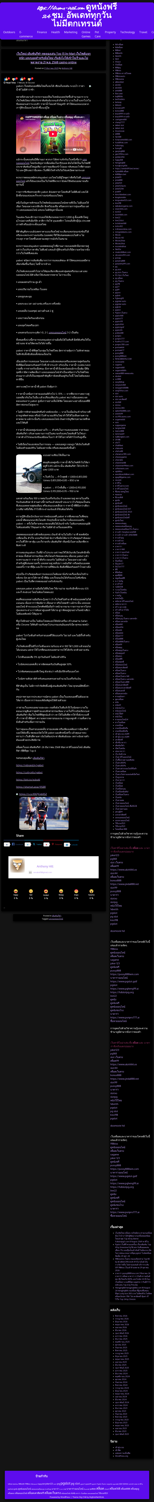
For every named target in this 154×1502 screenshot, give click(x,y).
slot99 (113, 887)
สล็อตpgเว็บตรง (121, 650)
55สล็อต (118, 64)
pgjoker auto (120, 301)
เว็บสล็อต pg (120, 788)
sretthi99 (119, 413)
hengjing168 (120, 163)
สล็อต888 (119, 638)
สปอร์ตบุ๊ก (119, 598)
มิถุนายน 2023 (121, 1422)
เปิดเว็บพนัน (120, 748)
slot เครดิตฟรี (121, 399)
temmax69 (119, 434)
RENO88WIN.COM (123, 359)
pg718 (117, 284)
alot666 (118, 88)
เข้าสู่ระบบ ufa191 (122, 734)
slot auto (119, 396)
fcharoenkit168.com (123, 139)
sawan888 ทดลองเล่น (124, 373)
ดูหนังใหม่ (119, 520)
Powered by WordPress (60, 1497)
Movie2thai (120, 243)
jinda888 (118, 180)
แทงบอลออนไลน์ (57, 332)
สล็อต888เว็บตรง (122, 641)
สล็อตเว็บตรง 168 (122, 676)
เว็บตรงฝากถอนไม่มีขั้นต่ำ (126, 768)
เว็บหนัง (118, 797)
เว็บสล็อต (119, 783)
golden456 (120, 157)
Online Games (86, 34)
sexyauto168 (120, 385)
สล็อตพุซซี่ (119, 662)
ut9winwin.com (122, 468)
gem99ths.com (121, 154)
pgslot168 (119, 315)
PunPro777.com (122, 341)
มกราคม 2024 (121, 1405)
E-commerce (26, 34)
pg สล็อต (119, 278)
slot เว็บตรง (116, 862)
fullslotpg (119, 145)
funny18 (118, 148)
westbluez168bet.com (124, 474)
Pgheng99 (119, 298)
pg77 (117, 287)
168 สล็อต (119, 44)
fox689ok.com (121, 142)
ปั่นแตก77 (119, 563)
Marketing (70, 32)
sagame (118, 364)
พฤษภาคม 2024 (122, 1394)
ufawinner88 (120, 463)
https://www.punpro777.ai (124, 1017)
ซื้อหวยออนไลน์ (118, 1021)
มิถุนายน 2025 (121, 1356)
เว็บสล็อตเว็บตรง (122, 794)
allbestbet (119, 82)
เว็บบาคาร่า (120, 780)
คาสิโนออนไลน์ (121, 488)
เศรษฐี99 (119, 812)
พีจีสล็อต (118, 572)
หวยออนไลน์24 (121, 719)
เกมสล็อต (119, 725)
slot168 (118, 402)
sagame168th (120, 370)
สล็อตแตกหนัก (121, 693)
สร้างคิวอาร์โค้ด (122, 610)
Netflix (118, 249)
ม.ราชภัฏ (119, 581)
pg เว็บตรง (119, 281)
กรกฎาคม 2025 (122, 1353)
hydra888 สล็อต (121, 171)
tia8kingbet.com (122, 437)
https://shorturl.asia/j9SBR (31, 786)
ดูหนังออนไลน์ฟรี (122, 517)
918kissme (119, 79)
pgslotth (118, 330)
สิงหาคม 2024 (121, 1385)
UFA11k (118, 439)
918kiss (118, 70)
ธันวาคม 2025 (121, 1339)
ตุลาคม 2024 (120, 1379)
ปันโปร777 (119, 566)
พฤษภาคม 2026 (122, 1324)
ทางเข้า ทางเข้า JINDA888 (126, 535)
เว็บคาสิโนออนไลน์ (123, 757)
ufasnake (119, 460)
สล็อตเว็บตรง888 (122, 682)
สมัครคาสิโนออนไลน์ (124, 601)
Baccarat (119, 93)
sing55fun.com (121, 390)
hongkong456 (121, 165)
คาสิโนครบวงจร (122, 486)
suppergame (120, 425)
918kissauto (120, 76)
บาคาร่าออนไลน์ (122, 552)
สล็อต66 (118, 630)
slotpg (113, 902)
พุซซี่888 (118, 575)
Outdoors (9, 32)
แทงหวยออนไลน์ (122, 820)
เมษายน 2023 (121, 1428)
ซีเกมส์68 (119, 497)
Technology (127, 32)
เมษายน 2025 (121, 1362)
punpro (118, 336)
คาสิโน (118, 483)
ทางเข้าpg (119, 538)
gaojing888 (120, 151)
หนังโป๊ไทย (116, 905)
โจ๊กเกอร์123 (120, 823)
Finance (42, 32)
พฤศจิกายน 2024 (122, 1376)
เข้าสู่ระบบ (119, 1447)
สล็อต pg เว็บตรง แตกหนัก (126, 618)
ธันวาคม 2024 (121, 1373)
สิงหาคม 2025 (121, 1350)
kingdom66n (120, 197)
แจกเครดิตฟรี (120, 814)
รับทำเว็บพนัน (121, 592)
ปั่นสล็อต (118, 561)
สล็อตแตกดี (120, 690)
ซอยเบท (118, 494)
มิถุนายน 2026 (121, 1321)
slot (117, 393)
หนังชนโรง (120, 708)
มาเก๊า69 (119, 584)
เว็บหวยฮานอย (121, 809)
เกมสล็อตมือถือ (121, 728)
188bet (118, 50)
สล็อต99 (118, 644)
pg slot (118, 269)
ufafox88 (119, 451)
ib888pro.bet (120, 174)
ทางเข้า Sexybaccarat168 (125, 532)
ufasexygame (121, 457)
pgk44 (118, 307)
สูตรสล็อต (119, 699)
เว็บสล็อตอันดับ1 (121, 791)
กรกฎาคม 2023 (121, 1419)
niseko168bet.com (123, 252)
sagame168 (120, 367)
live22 (117, 217)
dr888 (117, 134)
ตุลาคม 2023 (120, 1411)
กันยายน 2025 (121, 1347)
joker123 (118, 183)
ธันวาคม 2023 (121, 1408)
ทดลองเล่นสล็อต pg (123, 526)
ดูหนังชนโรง (117, 1010)
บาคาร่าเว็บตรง (121, 555)
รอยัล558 (119, 587)
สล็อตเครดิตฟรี (121, 667)
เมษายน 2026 (121, 1327)
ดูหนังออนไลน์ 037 (123, 509)
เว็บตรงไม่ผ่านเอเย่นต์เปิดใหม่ (127, 774)
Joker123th (119, 188)
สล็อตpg (118, 647)
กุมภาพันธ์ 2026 (122, 1333)
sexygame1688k (122, 388)
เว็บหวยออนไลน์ (122, 803)
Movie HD (119, 238)
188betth (118, 53)
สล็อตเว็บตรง (120, 670)
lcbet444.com (121, 209)
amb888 (118, 90)
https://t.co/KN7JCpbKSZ (33, 794)
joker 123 (115, 963)
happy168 (119, 160)
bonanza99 (120, 108)
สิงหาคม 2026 (121, 1316)
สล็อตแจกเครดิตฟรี (123, 688)
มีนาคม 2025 (120, 1365)
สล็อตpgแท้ (120, 653)
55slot (118, 62)
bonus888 (119, 111)
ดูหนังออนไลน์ (121, 506)
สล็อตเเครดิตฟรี (121, 685)
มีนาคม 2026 (120, 1330)
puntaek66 (119, 347)
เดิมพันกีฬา (39, 757)
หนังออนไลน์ (120, 711)
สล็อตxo (118, 656)
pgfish (117, 295)
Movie (118, 235)
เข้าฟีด (118, 1450)
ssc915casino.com (123, 416)
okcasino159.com (122, 255)
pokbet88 (119, 333)
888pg (118, 67)
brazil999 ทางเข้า (122, 113)
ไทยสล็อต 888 (121, 829)
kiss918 (118, 203)
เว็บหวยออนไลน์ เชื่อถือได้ (126, 806)
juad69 (118, 191)
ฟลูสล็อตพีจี (120, 578)
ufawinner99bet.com (124, 465)
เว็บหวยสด (119, 800)
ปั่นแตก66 (86, 1489)
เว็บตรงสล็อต (120, 771)
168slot (10, 1484)
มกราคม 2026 (121, 1336)
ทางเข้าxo (119, 540)
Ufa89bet (119, 445)
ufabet (136, 1484)
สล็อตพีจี (118, 659)
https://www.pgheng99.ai (124, 988)
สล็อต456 (119, 627)
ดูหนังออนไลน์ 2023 (123, 512)
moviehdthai (120, 246)
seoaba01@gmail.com (42, 872)
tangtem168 (120, 428)
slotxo (118, 405)
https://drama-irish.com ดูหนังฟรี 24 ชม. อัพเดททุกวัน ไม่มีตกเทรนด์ (77, 16)
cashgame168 (121, 119)
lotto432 (119, 226)
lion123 (118, 212)
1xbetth (118, 56)
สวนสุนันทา (120, 696)
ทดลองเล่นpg (120, 523)
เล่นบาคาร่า (120, 751)
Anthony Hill (67, 68)
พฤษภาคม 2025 (122, 1359)
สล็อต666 (119, 633)
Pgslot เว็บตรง (121, 313)
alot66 (118, 85)
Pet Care (98, 34)
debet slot (119, 125)
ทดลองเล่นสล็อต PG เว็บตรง (126, 529)
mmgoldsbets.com (123, 232)
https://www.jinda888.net (124, 884)
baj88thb (119, 96)
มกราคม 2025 (121, 1370)
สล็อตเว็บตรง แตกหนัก (124, 679)
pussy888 (119, 353)
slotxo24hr (120, 408)
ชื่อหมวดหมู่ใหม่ (122, 491)
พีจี (116, 569)
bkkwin (118, 105)
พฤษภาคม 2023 (122, 1425)
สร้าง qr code (120, 607)
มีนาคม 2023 (120, 1431)
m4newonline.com (123, 229)
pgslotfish (119, 324)
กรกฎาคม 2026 (122, 1319)
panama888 (120, 261)
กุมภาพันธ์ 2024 (122, 1402)
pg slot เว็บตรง (121, 272)
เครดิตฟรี (119, 739)
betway (118, 102)
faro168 (118, 137)
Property (110, 32)
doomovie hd (117, 930)
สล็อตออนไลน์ (121, 664)
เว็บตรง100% (120, 763)
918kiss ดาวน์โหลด (123, 73)
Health (55, 32)
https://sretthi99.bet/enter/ (127, 168)
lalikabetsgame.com (123, 206)
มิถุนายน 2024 (121, 1391)
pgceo (118, 292)
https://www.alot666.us (123, 869)
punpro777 (120, 338)
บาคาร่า (118, 546)
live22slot (119, 220)
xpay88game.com (122, 477)
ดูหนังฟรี (118, 503)
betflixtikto (120, 99)
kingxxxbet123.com (123, 200)
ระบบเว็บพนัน (121, 589)
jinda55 (118, 177)
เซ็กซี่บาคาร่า (120, 742)
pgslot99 (119, 321)
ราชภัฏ (118, 595)
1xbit (117, 59)
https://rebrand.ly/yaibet (30, 765)
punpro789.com (122, 344)
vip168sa (118, 471)
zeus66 (118, 480)
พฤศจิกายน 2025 (122, 1342)
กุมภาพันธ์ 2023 (122, 1434)
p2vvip (118, 258)
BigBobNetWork (96, 1497)
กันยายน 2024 (121, 1382)
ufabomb (119, 448)
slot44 (113, 873)
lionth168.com (121, 214)
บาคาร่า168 (120, 549)
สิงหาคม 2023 (121, 1417)
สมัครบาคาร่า (121, 604)
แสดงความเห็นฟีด (122, 1453)
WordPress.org (121, 1456)
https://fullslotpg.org (122, 992)
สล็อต (117, 613)
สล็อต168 (119, 624)
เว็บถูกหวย (119, 777)
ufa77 (117, 442)
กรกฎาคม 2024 (122, 1388)
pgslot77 (119, 318)
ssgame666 (120, 419)
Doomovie (119, 131)
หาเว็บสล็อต (120, 722)
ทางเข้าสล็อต (120, 543)
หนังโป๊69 (119, 713)
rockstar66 (119, 362)
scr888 (118, 379)
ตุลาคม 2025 (120, 1344)
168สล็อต (119, 47)
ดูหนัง (117, 500)
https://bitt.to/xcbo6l (28, 779)
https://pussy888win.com (124, 974)
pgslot (118, 310)
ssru (117, 422)
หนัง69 (118, 705)
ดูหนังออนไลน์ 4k (122, 514)
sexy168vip (119, 382)
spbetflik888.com (122, 411)
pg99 (117, 289)
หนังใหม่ (118, 716)
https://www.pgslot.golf (123, 981)
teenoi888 (119, 431)
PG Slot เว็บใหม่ (122, 275)
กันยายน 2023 (121, 1414)
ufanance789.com (123, 454)
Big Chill (82, 1497)
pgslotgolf (119, 327)
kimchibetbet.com (123, 194)
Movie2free (120, 240)
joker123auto (120, 186)
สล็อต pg (119, 615)
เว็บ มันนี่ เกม (120, 754)
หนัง (117, 702)
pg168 (113, 858)
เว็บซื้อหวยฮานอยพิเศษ (124, 760)
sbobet (118, 376)
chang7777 (120, 122)
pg (116, 266)
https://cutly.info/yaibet (29, 772)
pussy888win (121, 356)
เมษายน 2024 (121, 1396)
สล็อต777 (119, 636)
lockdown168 (120, 223)
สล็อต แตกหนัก (121, 621)
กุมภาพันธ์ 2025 (122, 1368)
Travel (143, 32)
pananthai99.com (122, 263)
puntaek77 (119, 350)
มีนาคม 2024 (121, 1399)
